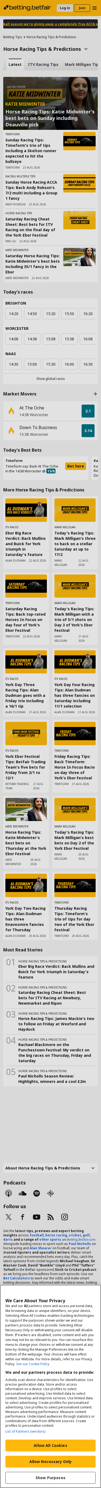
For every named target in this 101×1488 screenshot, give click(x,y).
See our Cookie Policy (32, 1364)
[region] (50, 1386)
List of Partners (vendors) (25, 1431)
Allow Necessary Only (50, 1461)
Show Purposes (50, 1477)
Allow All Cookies (50, 1445)
